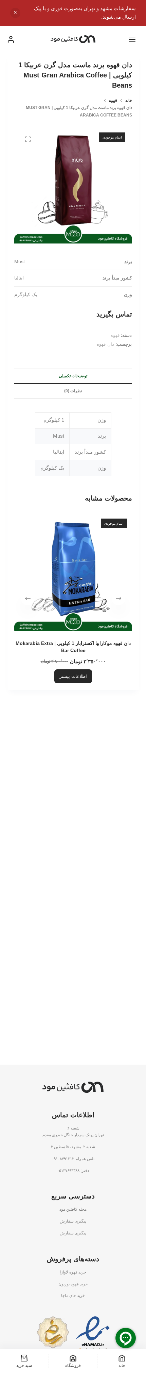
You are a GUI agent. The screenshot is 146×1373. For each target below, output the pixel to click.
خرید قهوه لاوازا (73, 1272)
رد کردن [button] (15, 13)
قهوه (115, 335)
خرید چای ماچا (73, 1295)
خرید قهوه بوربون (73, 1284)
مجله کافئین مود (73, 1209)
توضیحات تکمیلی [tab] (73, 376)
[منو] (132, 39)
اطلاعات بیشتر (73, 676)
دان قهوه (105, 344)
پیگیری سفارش (73, 1221)
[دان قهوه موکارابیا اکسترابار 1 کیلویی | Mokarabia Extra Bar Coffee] (73, 572)
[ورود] (10, 39)
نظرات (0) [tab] (73, 391)
